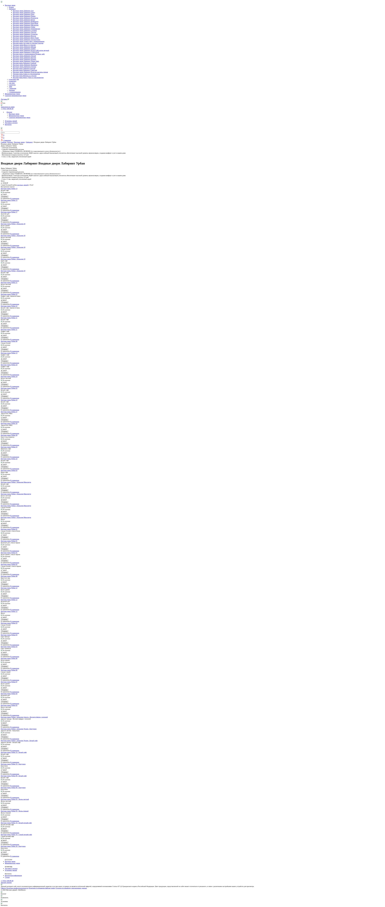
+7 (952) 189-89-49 (7, 109)
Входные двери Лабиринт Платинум (25, 18)
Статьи (7, 877)
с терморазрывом (15, 92)
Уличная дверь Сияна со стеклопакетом (26, 74)
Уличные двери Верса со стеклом (24, 45)
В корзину (5, 196)
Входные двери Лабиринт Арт (23, 11)
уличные (12, 90)
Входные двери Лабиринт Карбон (24, 59)
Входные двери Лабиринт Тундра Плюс (26, 39)
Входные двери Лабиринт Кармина (25, 65)
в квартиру (12, 81)
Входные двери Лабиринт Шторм (24, 47)
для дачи (12, 83)
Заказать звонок (6, 882)
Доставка (4, 99)
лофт (10, 86)
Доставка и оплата (11, 123)
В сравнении (14, 198)
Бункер (11, 7)
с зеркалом (12, 88)
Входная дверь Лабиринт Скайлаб (24, 63)
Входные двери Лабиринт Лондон (24, 32)
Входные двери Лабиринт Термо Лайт (26, 61)
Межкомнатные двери (12, 94)
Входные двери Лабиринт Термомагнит (26, 29)
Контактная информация (13, 875)
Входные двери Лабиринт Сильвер (25, 30)
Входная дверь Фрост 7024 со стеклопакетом (28, 77)
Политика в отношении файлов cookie (42, 888)
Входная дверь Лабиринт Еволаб (24, 68)
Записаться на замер (8, 107)
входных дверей (22, 185)
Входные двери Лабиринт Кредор (24, 58)
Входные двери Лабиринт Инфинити (25, 21)
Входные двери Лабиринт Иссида (24, 36)
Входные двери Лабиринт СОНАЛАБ (26, 52)
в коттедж (12, 85)
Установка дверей (11, 121)
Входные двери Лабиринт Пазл (23, 14)
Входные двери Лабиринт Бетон (24, 20)
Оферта (3, 888)
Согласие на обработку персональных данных (71, 888)
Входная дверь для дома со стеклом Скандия (28, 43)
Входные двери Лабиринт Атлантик (25, 34)
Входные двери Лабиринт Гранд (24, 12)
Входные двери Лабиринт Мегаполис (26, 25)
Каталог (9, 112)
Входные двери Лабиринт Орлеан (24, 67)
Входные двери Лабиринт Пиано (24, 16)
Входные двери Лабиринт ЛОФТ (24, 48)
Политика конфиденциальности (17, 888)
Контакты (8, 124)
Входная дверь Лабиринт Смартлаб (25, 70)
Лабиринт (12, 9)
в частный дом (14, 79)
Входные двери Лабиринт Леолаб (24, 56)
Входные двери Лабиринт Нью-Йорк (25, 23)
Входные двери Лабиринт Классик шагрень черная (30, 72)
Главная (3, 142)
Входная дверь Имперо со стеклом (24, 76)
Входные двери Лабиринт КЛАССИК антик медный (31, 50)
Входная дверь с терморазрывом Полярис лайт (29, 54)
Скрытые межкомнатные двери (15, 95)
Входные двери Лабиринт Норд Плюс (26, 38)
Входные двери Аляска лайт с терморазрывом (28, 41)
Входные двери (10, 5)
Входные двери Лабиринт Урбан (24, 27)
